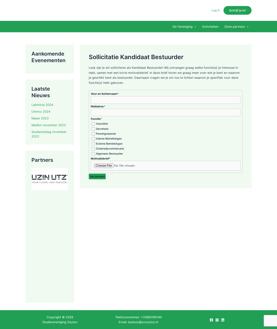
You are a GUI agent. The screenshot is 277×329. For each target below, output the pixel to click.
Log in (216, 10)
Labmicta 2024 (42, 105)
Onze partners (234, 26)
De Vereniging (183, 26)
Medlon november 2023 (48, 125)
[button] (237, 10)
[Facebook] (211, 320)
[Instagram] (217, 320)
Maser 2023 (40, 118)
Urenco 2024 (40, 111)
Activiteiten (210, 26)
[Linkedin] (222, 320)
